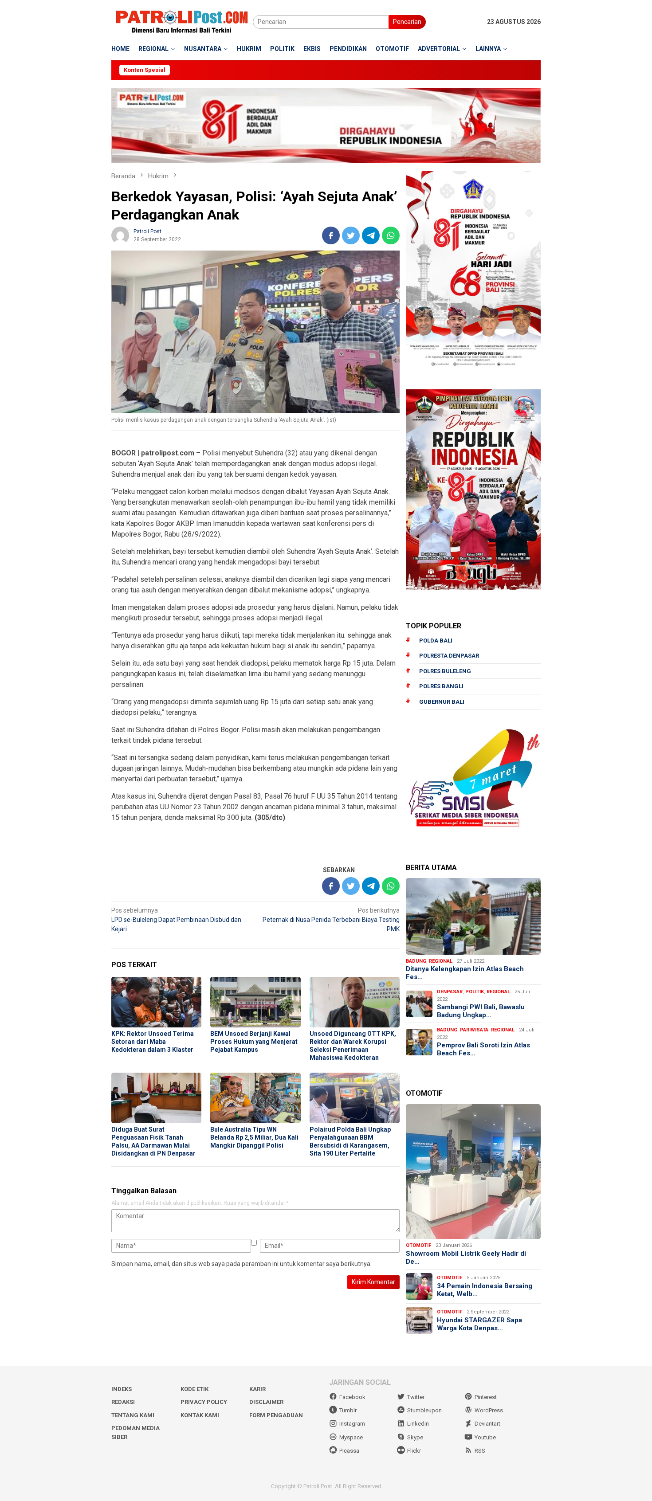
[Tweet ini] (351, 235)
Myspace (351, 1437)
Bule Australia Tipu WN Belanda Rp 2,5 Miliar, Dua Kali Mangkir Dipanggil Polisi (254, 1137)
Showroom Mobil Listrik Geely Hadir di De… (466, 1258)
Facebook (352, 1397)
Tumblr (348, 1410)
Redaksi (123, 1402)
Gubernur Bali (441, 701)
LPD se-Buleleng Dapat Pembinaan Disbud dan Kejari (176, 920)
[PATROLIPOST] (182, 21)
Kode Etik (194, 1389)
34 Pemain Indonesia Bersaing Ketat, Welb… (484, 1290)
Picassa (349, 1450)
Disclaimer (266, 1402)
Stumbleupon (424, 1410)
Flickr (414, 1450)
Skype (415, 1437)
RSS (480, 1450)
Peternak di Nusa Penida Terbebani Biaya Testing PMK (331, 920)
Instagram (352, 1423)
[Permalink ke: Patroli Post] (120, 235)
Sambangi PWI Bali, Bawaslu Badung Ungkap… (481, 1011)
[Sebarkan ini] (331, 235)
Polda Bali (435, 640)
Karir (257, 1389)
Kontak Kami (200, 1415)
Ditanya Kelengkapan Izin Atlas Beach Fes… (465, 973)
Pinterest (486, 1397)
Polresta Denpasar (449, 655)
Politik (474, 992)
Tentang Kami (132, 1415)
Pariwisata (474, 1030)
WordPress (489, 1410)
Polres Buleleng (445, 671)
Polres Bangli (441, 686)
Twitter (415, 1397)
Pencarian (407, 21)
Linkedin (418, 1423)
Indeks (121, 1389)
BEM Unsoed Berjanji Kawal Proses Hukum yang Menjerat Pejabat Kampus (254, 1041)
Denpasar (450, 992)
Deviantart (487, 1423)
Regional (440, 961)
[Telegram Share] (371, 235)
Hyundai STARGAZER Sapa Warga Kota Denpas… (479, 1324)
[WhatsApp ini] (391, 235)
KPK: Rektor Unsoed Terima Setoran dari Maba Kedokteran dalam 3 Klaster (152, 1041)
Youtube (485, 1437)
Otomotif (418, 1245)
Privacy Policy (204, 1402)
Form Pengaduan (276, 1415)
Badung (416, 961)
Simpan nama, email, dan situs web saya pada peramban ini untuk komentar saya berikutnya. (241, 1263)
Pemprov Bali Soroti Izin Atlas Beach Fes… (483, 1049)
